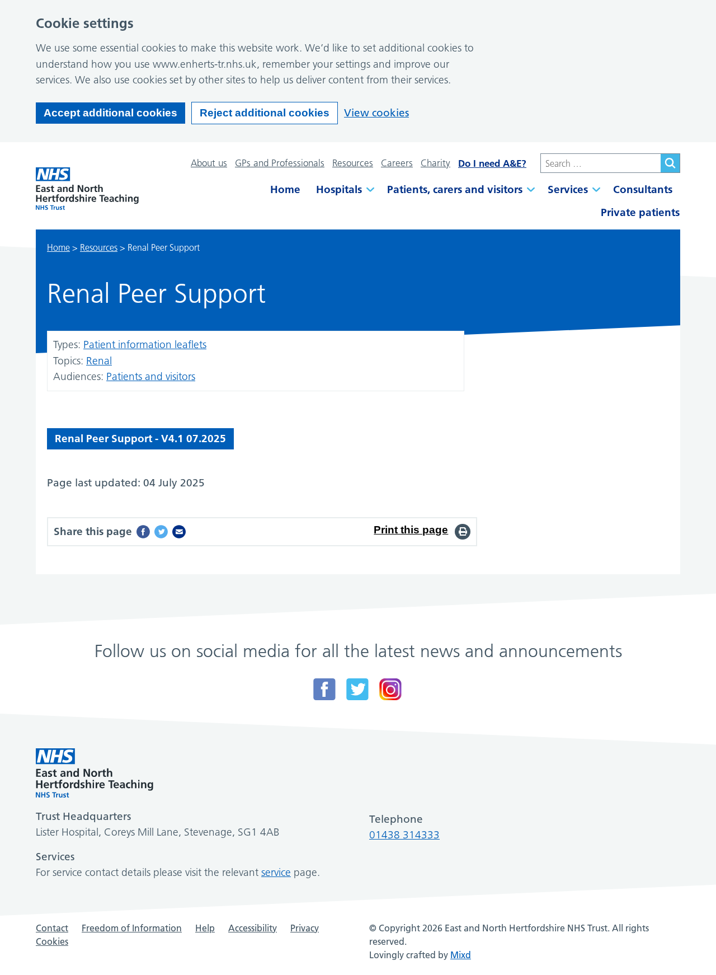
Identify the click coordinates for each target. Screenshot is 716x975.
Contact (52, 928)
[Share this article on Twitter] (161, 532)
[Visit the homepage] (87, 188)
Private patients (640, 212)
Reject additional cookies (264, 113)
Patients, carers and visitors (454, 189)
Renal (99, 360)
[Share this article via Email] (179, 532)
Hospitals (339, 189)
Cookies (52, 941)
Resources (352, 162)
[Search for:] (600, 163)
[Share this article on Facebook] (143, 532)
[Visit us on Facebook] (324, 689)
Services (568, 189)
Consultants (642, 189)
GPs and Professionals (279, 162)
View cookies (376, 112)
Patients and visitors (150, 376)
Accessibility (252, 928)
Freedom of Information (132, 928)
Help (205, 928)
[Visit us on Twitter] (357, 689)
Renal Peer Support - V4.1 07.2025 (140, 438)
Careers (397, 162)
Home (285, 189)
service (276, 872)
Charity (435, 162)
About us (209, 162)
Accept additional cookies (110, 113)
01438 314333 (404, 834)
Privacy (304, 928)
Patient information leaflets (144, 344)
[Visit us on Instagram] (390, 689)
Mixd (460, 954)
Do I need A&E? (492, 163)
